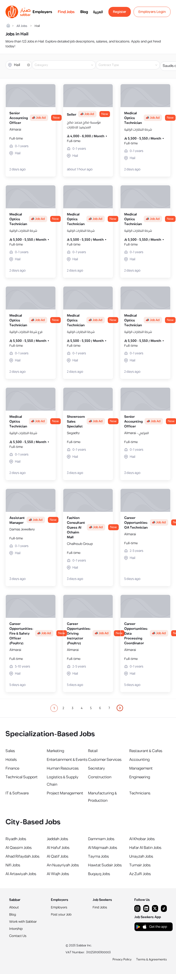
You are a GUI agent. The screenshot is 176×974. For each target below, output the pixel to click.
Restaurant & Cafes (145, 751)
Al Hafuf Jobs (58, 848)
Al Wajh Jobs (58, 874)
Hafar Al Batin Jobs (145, 848)
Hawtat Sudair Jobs (105, 865)
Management (141, 768)
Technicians (139, 793)
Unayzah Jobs (141, 856)
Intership (16, 928)
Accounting (139, 760)
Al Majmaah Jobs (102, 848)
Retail (93, 751)
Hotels (11, 760)
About (14, 907)
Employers (42, 12)
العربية (98, 12)
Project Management (65, 793)
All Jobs (21, 26)
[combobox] (67, 65)
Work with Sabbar (23, 921)
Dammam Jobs (101, 839)
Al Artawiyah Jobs (21, 874)
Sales (10, 751)
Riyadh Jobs (16, 839)
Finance (12, 768)
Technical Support (22, 777)
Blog (84, 12)
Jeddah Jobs (57, 839)
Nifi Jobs (13, 865)
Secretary (96, 768)
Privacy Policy (122, 959)
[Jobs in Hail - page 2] (120, 708)
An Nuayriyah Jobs (63, 865)
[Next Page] (120, 708)
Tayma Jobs (98, 856)
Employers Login (152, 11)
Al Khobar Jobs (142, 839)
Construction (99, 777)
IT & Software (17, 793)
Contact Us (17, 936)
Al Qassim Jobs (19, 848)
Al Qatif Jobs (57, 856)
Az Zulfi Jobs (140, 874)
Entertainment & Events (67, 760)
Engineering (139, 777)
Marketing (55, 751)
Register (119, 11)
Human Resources (63, 768)
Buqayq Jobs (99, 874)
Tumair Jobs (140, 865)
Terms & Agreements (151, 959)
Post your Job (61, 914)
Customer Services (104, 760)
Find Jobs (66, 12)
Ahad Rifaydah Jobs (22, 856)
